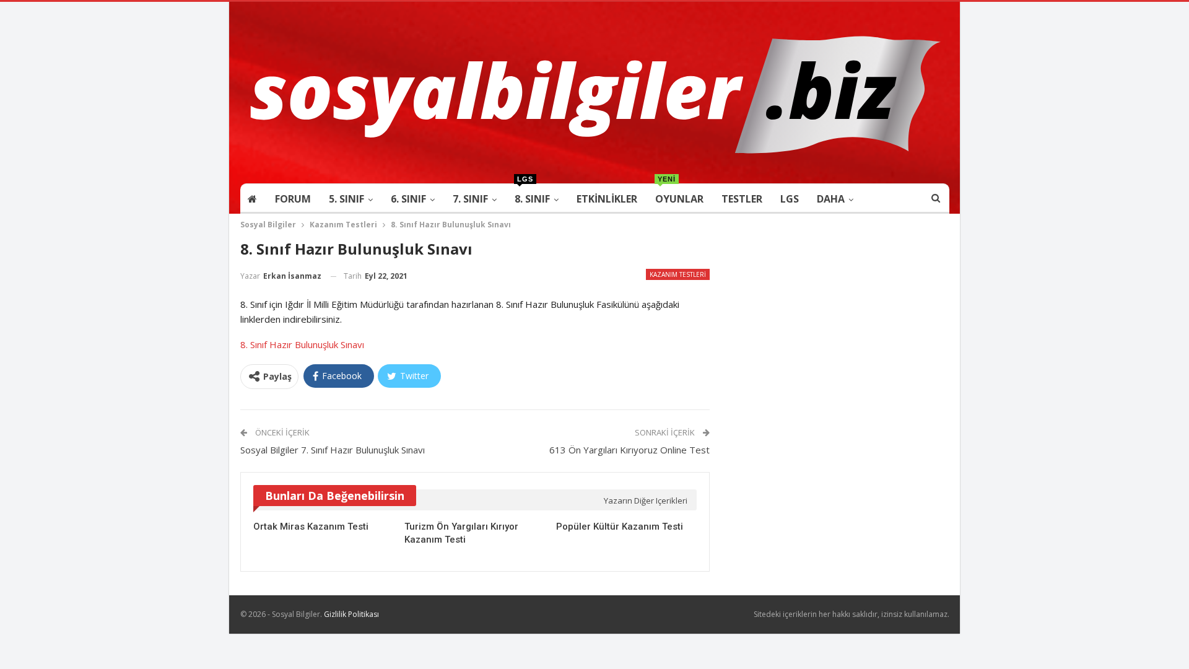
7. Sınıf (470, 199)
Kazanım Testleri (678, 274)
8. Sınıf (532, 195)
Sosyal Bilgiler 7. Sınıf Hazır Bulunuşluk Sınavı (332, 450)
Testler (741, 199)
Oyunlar (679, 195)
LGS (789, 199)
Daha (831, 199)
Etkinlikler (607, 199)
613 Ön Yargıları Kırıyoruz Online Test (629, 450)
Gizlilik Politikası (351, 614)
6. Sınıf (408, 199)
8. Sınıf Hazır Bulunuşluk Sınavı (302, 344)
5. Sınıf (346, 199)
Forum (293, 199)
